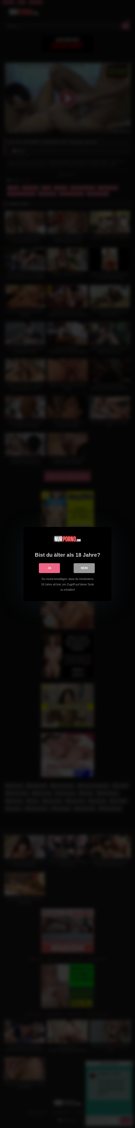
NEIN (84, 568)
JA (49, 568)
